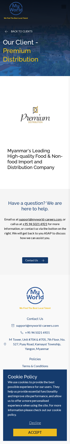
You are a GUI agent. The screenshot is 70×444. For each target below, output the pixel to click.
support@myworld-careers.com (40, 219)
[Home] (16, 10)
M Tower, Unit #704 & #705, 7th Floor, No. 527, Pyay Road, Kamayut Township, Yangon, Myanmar (37, 344)
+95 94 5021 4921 (35, 224)
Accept (35, 432)
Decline (35, 423)
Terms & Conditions (35, 366)
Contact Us (31, 260)
